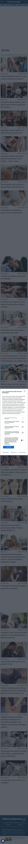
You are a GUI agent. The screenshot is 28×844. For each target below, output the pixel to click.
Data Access (14, 452)
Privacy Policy (22, 452)
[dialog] (14, 422)
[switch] (22, 422)
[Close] (25, 391)
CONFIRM (8, 447)
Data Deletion (5, 452)
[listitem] (14, 418)
